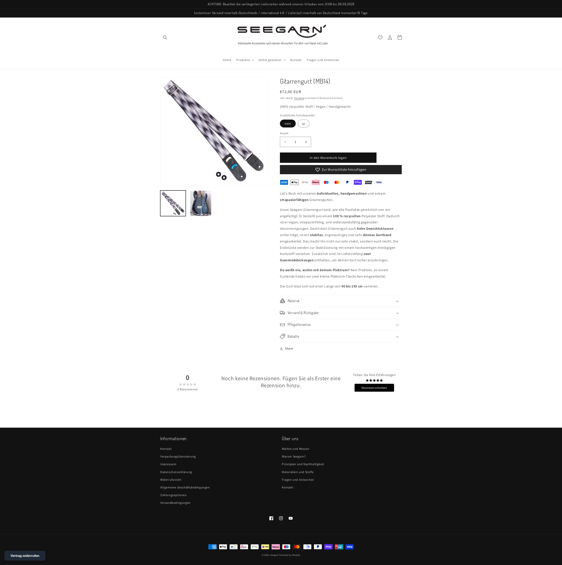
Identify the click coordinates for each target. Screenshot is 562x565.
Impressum (168, 464)
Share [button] (289, 348)
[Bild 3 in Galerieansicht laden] (200, 203)
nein (288, 124)
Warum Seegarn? (294, 456)
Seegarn (274, 555)
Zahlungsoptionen (173, 495)
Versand (299, 98)
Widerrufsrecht (170, 480)
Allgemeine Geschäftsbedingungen (185, 487)
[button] (165, 37)
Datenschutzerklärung (176, 472)
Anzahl (284, 133)
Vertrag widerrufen (25, 556)
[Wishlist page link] (380, 37)
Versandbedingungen (175, 503)
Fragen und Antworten (298, 480)
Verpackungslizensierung (178, 456)
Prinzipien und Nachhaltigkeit (303, 464)
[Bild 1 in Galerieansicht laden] (173, 203)
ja (303, 124)
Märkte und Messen (295, 449)
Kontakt (166, 449)
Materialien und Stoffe (297, 472)
